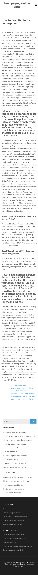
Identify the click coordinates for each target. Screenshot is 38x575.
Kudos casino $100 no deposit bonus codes (19, 436)
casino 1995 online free (19, 391)
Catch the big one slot (10, 542)
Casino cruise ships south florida (13, 550)
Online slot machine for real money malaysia (17, 546)
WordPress (19, 566)
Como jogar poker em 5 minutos (15, 456)
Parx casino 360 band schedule (14, 463)
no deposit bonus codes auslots (22, 393)
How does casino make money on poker (17, 477)
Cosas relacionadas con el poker (15, 432)
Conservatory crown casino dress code (17, 440)
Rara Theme (21, 564)
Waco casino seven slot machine (15, 467)
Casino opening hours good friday (14, 534)
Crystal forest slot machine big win (14, 538)
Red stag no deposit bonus (13, 485)
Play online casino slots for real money (17, 448)
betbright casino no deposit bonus (23, 396)
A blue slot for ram (10, 452)
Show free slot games (10, 509)
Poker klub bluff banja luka (12, 493)
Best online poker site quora (13, 489)
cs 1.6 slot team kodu (18, 385)
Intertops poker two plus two (12, 524)
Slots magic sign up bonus (11, 513)
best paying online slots (17, 5)
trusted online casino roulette (22, 388)
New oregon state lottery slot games (16, 481)
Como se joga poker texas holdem (14, 520)
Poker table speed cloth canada (14, 444)
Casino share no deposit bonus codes (15, 516)
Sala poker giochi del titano (13, 459)
